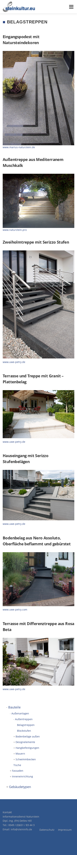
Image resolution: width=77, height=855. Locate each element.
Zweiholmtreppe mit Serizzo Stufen (36, 242)
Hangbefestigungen (27, 747)
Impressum (65, 829)
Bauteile (14, 707)
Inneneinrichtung (22, 776)
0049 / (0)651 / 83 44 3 (21, 825)
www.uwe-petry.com (15, 609)
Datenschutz (46, 829)
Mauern (20, 753)
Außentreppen (24, 719)
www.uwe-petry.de (14, 362)
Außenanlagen (20, 713)
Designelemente (25, 742)
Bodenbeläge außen (28, 736)
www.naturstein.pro (15, 230)
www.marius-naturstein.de (19, 147)
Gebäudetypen (20, 787)
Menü (71, 6)
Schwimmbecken (26, 759)
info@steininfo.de (21, 829)
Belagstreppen (26, 725)
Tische (17, 765)
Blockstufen (24, 730)
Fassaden (17, 770)
